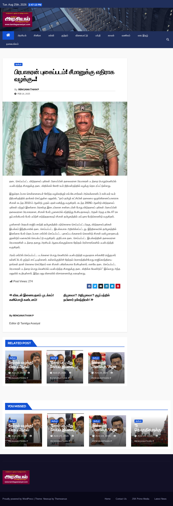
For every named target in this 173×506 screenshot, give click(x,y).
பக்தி (98, 35)
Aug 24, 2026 (103, 436)
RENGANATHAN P (28, 89)
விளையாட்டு (82, 35)
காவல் (111, 35)
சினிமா (37, 35)
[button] (167, 39)
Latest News (160, 499)
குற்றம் (64, 35)
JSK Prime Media (140, 499)
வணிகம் (126, 35)
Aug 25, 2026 (19, 436)
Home (107, 499)
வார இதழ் (143, 35)
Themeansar (61, 499)
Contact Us (121, 499)
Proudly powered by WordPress (18, 499)
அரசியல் (22, 35)
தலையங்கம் (12, 43)
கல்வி (51, 35)
